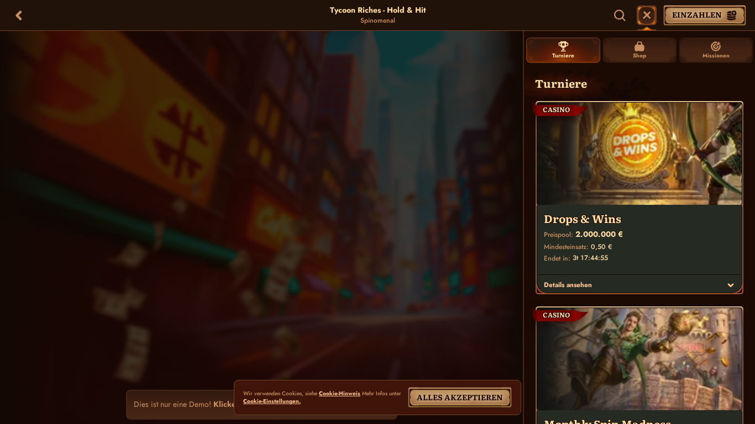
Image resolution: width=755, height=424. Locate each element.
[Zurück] (19, 15)
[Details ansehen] (730, 284)
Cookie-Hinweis (339, 394)
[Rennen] (647, 15)
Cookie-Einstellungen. (272, 401)
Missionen (716, 55)
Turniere (563, 55)
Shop (639, 55)
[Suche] (620, 15)
